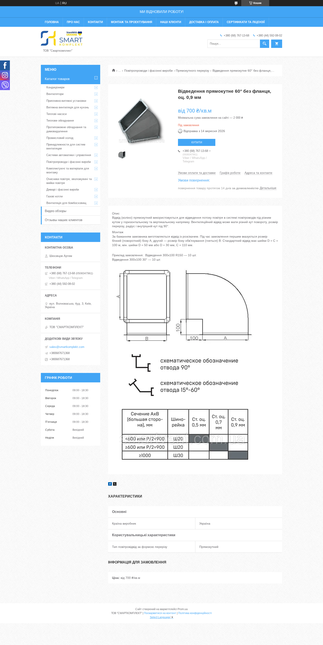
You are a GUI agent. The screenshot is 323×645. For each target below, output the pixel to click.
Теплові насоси (56, 114)
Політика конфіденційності (195, 613)
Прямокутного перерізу (192, 70)
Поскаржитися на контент (160, 613)
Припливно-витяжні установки (66, 100)
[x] (114, 484)
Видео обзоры (55, 211)
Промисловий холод (59, 138)
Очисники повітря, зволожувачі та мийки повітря (69, 181)
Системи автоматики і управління (68, 155)
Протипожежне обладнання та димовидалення (66, 129)
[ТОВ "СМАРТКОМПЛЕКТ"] (62, 38)
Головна (52, 22)
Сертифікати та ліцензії (246, 22)
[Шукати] (264, 44)
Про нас (73, 22)
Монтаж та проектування (131, 22)
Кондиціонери (55, 87)
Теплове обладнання (60, 120)
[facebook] (110, 484)
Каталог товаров (57, 79)
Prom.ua (183, 609)
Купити (196, 142)
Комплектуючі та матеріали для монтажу (67, 170)
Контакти (95, 22)
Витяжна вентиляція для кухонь (67, 107)
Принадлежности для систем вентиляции (65, 146)
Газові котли (54, 196)
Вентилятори (55, 94)
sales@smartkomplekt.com (66, 347)
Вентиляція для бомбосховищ (66, 203)
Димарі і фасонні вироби (62, 189)
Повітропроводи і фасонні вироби (148, 70)
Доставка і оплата (204, 22)
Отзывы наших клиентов (63, 220)
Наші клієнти (170, 22)
